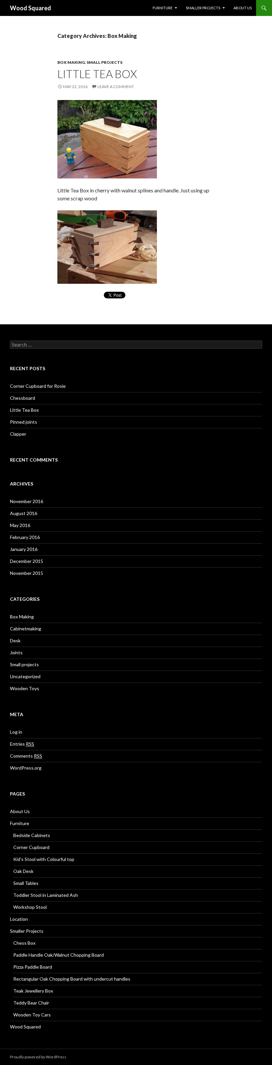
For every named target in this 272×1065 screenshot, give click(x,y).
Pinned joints (23, 422)
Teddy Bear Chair (31, 1003)
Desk (15, 640)
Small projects (104, 62)
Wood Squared (30, 8)
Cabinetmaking (25, 628)
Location (19, 919)
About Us (243, 8)
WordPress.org (25, 768)
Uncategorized (25, 676)
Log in (16, 732)
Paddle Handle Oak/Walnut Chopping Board (58, 955)
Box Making (71, 62)
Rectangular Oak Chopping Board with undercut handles (71, 979)
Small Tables (25, 883)
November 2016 (26, 501)
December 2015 (26, 561)
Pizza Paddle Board (32, 967)
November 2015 (26, 573)
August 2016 (23, 513)
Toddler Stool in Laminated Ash (45, 895)
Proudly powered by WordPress (38, 1056)
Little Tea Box (97, 73)
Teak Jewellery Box (33, 991)
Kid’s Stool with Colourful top (43, 859)
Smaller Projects (203, 8)
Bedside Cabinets (31, 835)
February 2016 (25, 537)
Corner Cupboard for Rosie (38, 386)
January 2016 (23, 549)
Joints (16, 652)
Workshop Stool (30, 907)
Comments (26, 756)
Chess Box (24, 943)
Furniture (162, 8)
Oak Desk (23, 871)
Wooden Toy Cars (32, 1014)
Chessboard (22, 398)
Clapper (18, 434)
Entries (22, 744)
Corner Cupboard (31, 847)
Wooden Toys (24, 688)
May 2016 (20, 525)
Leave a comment (116, 86)
